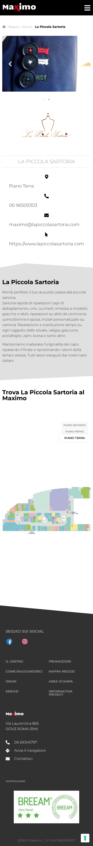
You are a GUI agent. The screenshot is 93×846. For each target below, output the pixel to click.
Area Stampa (61, 681)
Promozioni (60, 661)
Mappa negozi (62, 671)
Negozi (13, 27)
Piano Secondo (74, 425)
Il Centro (14, 661)
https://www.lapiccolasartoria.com (46, 243)
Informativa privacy (60, 693)
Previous (10, 64)
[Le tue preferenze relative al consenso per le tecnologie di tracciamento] (85, 838)
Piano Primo (74, 431)
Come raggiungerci (24, 671)
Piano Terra (74, 438)
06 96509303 (23, 205)
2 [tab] (48, 99)
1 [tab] (44, 99)
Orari (11, 681)
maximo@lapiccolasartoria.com (44, 224)
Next (83, 64)
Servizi (27, 27)
